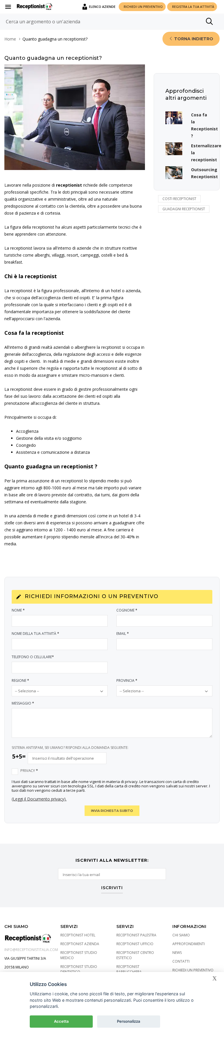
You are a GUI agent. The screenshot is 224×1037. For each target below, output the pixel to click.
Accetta (61, 1021)
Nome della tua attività (35, 633)
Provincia (126, 680)
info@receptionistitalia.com (31, 949)
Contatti (181, 961)
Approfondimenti (188, 943)
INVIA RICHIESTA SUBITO (112, 811)
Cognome (126, 610)
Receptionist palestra (136, 935)
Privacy (29, 770)
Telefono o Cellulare (33, 656)
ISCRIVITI (112, 888)
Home (10, 39)
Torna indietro (193, 38)
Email (122, 633)
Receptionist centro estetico (135, 955)
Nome (18, 610)
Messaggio (23, 703)
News (177, 952)
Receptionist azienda (79, 943)
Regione (20, 680)
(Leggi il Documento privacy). (39, 799)
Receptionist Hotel (77, 935)
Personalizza (128, 1021)
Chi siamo (181, 935)
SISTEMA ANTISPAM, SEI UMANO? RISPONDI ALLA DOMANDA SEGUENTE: (70, 747)
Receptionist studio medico (78, 955)
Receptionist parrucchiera (129, 969)
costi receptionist (179, 198)
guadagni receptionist (183, 208)
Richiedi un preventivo (193, 970)
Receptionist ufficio (134, 943)
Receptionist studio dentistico (78, 969)
